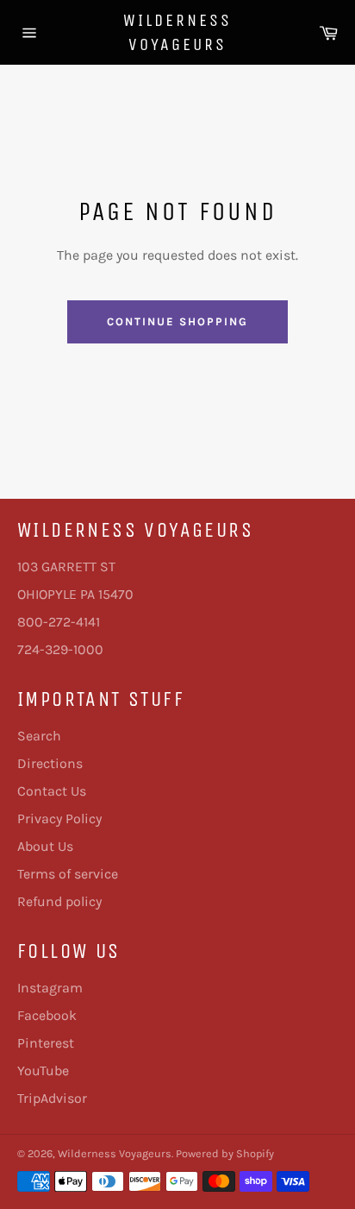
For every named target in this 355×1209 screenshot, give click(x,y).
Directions (50, 763)
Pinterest (45, 1043)
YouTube (43, 1070)
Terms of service (67, 874)
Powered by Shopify (225, 1153)
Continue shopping (177, 321)
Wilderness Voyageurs (177, 32)
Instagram (50, 987)
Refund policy (59, 901)
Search (39, 735)
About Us (45, 846)
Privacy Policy (59, 818)
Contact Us (51, 791)
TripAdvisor (52, 1098)
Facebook (47, 1015)
